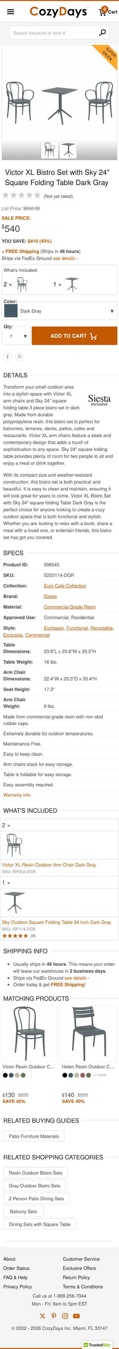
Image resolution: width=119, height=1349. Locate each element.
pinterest (54, 1316)
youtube (76, 1316)
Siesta (50, 596)
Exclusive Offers (79, 1268)
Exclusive (13, 634)
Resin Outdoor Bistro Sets (35, 1172)
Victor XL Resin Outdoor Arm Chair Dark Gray (49, 864)
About (9, 1258)
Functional (77, 627)
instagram (65, 1316)
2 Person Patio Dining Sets (36, 1198)
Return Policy (76, 1277)
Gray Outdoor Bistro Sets (34, 1185)
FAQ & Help (15, 1277)
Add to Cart (69, 335)
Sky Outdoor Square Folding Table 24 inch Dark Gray (56, 922)
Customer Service (81, 1258)
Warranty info (16, 794)
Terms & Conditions (83, 1286)
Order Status (16, 1268)
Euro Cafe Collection (65, 585)
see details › (65, 258)
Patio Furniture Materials (34, 1136)
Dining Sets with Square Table (40, 1224)
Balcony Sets (23, 1211)
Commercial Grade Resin (70, 606)
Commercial (37, 634)
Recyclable (101, 627)
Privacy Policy (17, 1286)
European (54, 627)
